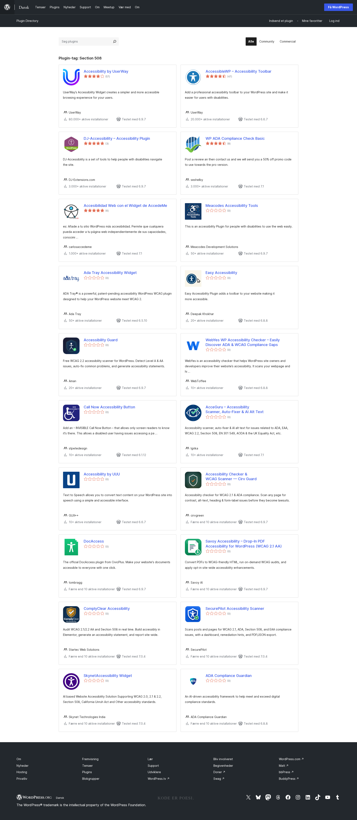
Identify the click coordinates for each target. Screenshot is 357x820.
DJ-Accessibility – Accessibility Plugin (117, 138)
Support (153, 765)
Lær (150, 759)
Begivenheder (223, 765)
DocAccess (94, 541)
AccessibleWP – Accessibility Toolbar (238, 71)
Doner (219, 772)
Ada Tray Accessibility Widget (110, 272)
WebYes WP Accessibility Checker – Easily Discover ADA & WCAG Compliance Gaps (243, 342)
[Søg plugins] (115, 41)
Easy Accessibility (221, 272)
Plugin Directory (27, 21)
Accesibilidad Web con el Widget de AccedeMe (125, 205)
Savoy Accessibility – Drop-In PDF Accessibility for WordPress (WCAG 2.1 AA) (244, 543)
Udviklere (154, 772)
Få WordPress (338, 7)
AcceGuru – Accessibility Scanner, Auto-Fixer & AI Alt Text (235, 409)
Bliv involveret (223, 759)
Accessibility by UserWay (106, 71)
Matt (284, 765)
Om (19, 759)
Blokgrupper (90, 778)
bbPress (286, 772)
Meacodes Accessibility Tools (232, 205)
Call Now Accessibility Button (109, 407)
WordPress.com (291, 759)
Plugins (87, 772)
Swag (219, 778)
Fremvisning (90, 759)
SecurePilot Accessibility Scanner (235, 608)
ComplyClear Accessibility (107, 608)
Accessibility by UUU (102, 474)
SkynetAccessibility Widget (108, 675)
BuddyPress (289, 778)
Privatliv (22, 778)
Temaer (87, 765)
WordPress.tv (159, 778)
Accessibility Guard (101, 340)
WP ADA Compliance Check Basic (235, 138)
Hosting (22, 772)
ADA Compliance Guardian (229, 675)
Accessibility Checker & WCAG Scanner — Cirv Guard (231, 476)
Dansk (60, 797)
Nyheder (23, 765)
